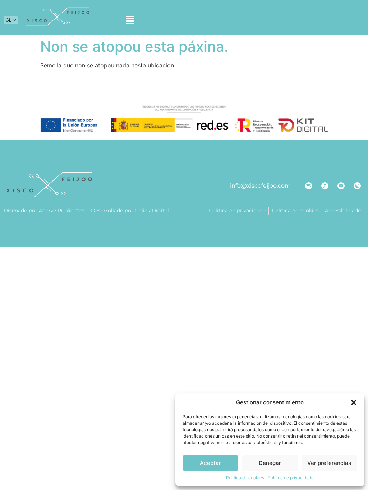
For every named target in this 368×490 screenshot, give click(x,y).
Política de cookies (245, 477)
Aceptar (210, 463)
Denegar (270, 463)
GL (9, 20)
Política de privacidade (291, 477)
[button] (353, 402)
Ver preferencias (329, 463)
